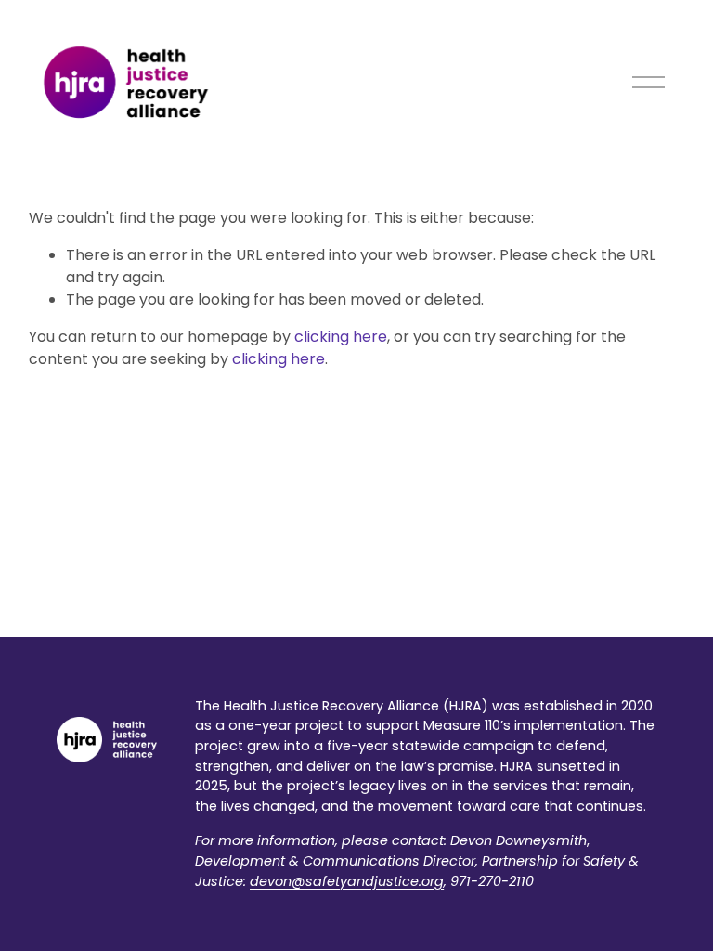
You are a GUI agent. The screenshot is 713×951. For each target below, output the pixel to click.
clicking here (340, 336)
